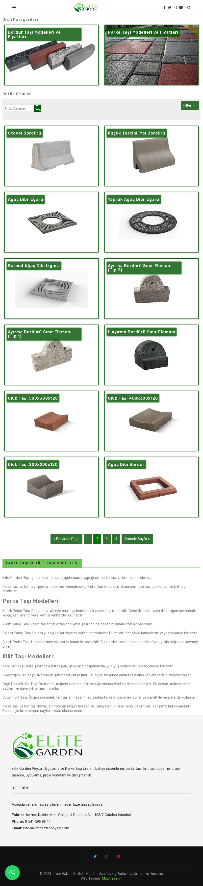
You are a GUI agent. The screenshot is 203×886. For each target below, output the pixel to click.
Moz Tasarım (112, 878)
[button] (12, 872)
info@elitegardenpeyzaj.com (46, 828)
